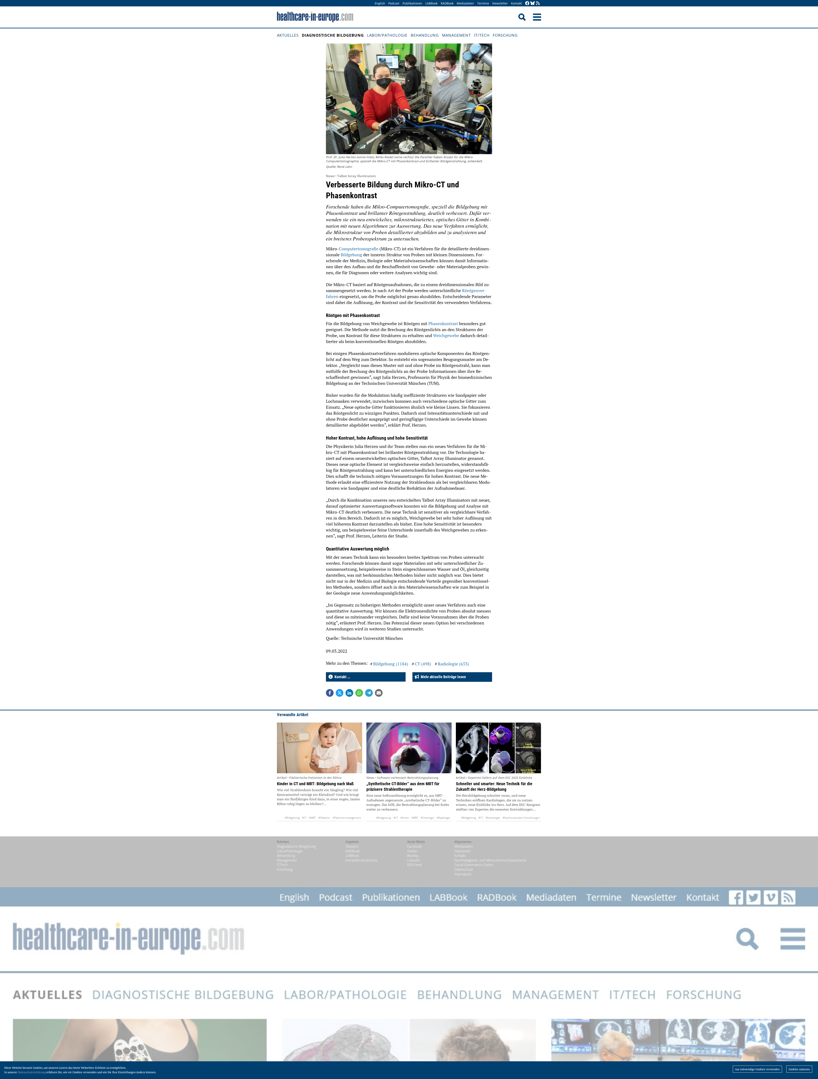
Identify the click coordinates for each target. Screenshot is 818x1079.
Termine (483, 3)
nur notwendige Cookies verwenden (757, 1069)
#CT (304, 818)
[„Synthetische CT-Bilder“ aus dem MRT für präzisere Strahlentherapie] (409, 748)
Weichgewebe (446, 335)
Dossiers (352, 846)
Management (456, 35)
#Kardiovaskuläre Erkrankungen (521, 818)
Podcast (393, 3)
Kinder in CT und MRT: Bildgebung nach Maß (315, 783)
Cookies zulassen (799, 1069)
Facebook (414, 846)
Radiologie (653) (453, 664)
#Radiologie (443, 818)
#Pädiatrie (324, 818)
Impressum (462, 874)
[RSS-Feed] (538, 3)
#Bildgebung (292, 818)
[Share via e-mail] (379, 693)
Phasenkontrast (443, 323)
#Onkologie (427, 818)
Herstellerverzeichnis (361, 860)
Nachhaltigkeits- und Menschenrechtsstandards (490, 860)
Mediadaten (465, 3)
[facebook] (527, 3)
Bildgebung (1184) (390, 664)
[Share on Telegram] (369, 693)
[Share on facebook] (330, 693)
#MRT (312, 818)
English (380, 3)
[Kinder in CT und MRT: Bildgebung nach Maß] (319, 748)
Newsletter (500, 3)
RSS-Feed (414, 864)
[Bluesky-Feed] (532, 3)
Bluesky (413, 855)
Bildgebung (352, 255)
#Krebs (404, 818)
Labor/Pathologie (387, 35)
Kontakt (516, 3)
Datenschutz (463, 869)
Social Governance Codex (473, 864)
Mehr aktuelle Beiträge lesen (442, 677)
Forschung (505, 35)
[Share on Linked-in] (349, 693)
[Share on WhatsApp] (359, 693)
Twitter (412, 851)
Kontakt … (341, 677)
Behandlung (425, 35)
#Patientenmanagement (347, 818)
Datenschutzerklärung (32, 1072)
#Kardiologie (492, 818)
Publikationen (412, 3)
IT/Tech (482, 35)
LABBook (431, 3)
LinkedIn (413, 860)
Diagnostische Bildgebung (333, 35)
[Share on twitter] (339, 693)
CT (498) (423, 664)
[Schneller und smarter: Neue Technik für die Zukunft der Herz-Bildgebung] (498, 748)
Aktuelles (288, 35)
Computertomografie (359, 249)
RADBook (447, 3)
